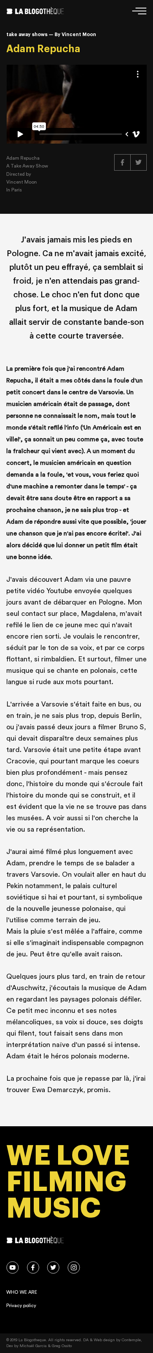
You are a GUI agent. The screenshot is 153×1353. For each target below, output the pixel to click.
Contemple (131, 1340)
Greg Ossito (62, 1346)
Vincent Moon (21, 182)
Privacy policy (21, 1305)
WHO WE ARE (21, 1292)
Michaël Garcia (33, 1346)
